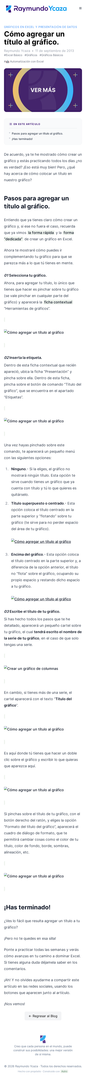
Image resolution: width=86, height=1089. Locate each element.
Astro (64, 1071)
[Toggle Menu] (80, 8)
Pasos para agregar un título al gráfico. (37, 133)
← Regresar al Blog (43, 1016)
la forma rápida (41, 233)
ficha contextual (58, 302)
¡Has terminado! (22, 139)
